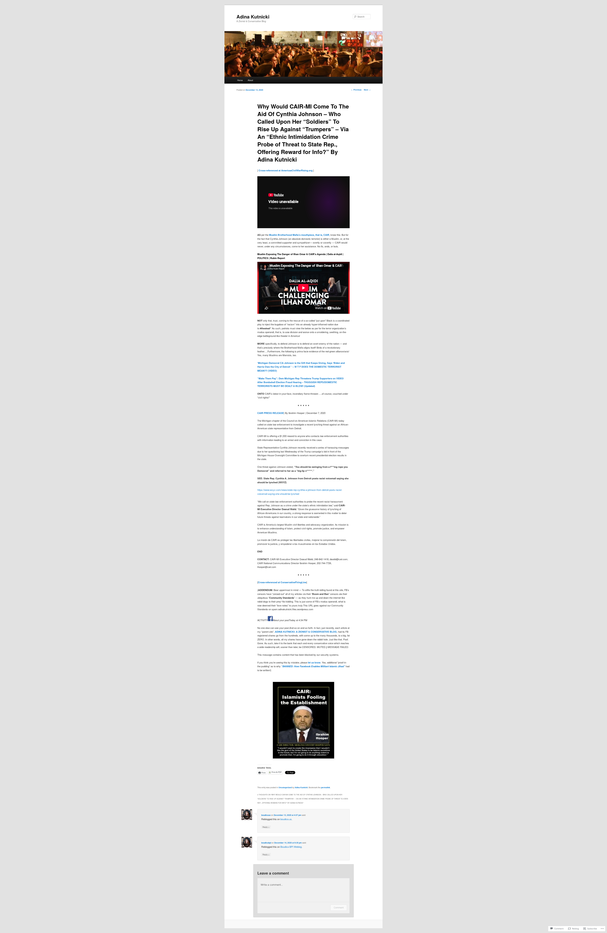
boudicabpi (266, 842)
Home (240, 80)
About (250, 80)
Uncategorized (285, 787)
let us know (314, 662)
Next (367, 89)
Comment (339, 907)
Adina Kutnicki (252, 16)
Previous (356, 89)
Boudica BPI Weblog (291, 846)
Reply (266, 826)
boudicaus (266, 815)
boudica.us (286, 819)
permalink (325, 787)
